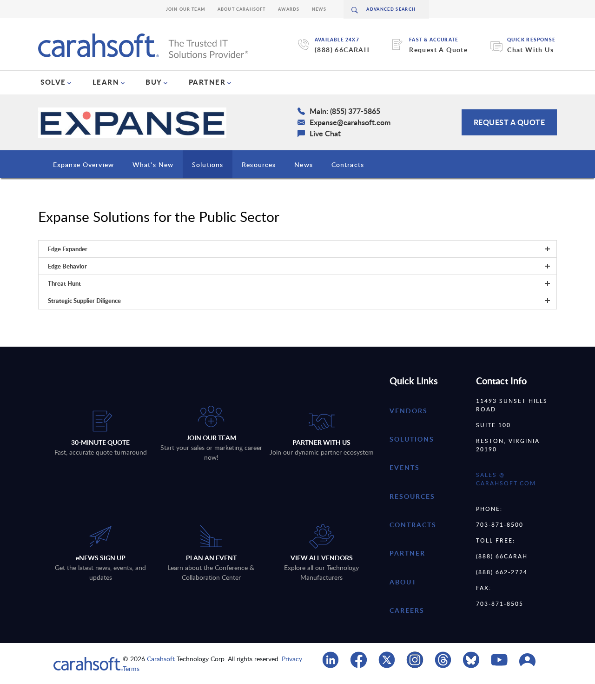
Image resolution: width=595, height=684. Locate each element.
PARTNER (207, 82)
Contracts (347, 164)
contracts (413, 524)
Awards (289, 9)
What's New (152, 164)
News (319, 9)
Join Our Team (185, 9)
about (403, 581)
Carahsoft (161, 658)
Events (405, 467)
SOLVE (53, 82)
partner (407, 553)
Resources (259, 164)
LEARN (106, 82)
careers (407, 610)
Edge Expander (67, 249)
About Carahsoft (242, 9)
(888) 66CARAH (342, 49)
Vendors (409, 410)
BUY (153, 82)
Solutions (207, 164)
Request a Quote (509, 122)
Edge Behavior (67, 266)
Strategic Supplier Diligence (84, 300)
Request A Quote (438, 49)
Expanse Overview (83, 164)
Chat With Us (530, 49)
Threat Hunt (64, 283)
